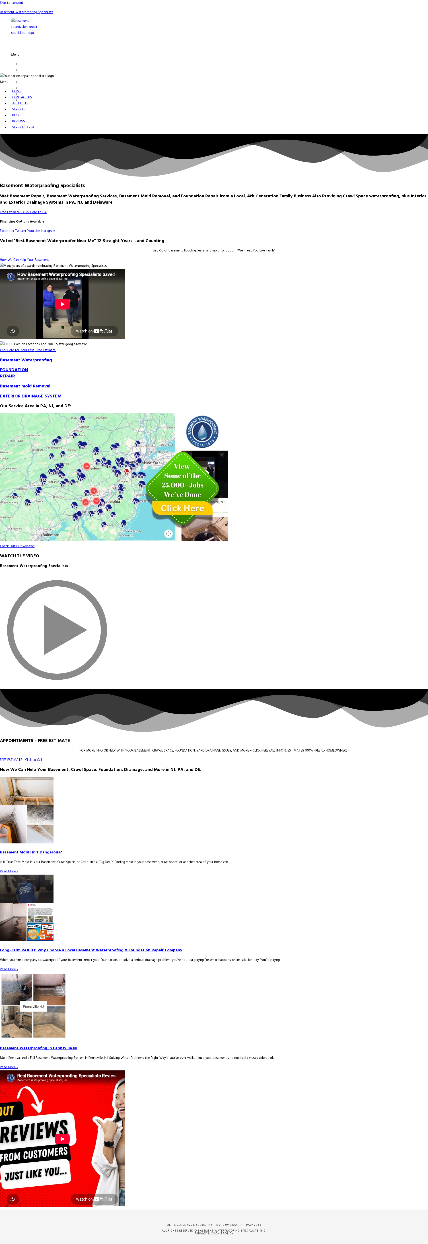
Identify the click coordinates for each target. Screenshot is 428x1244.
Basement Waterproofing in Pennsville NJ (38, 1048)
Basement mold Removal (25, 386)
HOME (24, 64)
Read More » (9, 871)
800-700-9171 (40, 45)
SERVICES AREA (23, 127)
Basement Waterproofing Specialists (26, 12)
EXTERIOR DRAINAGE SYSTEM (31, 396)
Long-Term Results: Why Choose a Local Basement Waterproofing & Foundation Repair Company (91, 950)
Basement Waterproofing (26, 360)
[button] (134, 55)
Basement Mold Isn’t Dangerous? (31, 852)
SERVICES (26, 82)
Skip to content (11, 3)
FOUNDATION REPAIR (14, 373)
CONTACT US (29, 70)
